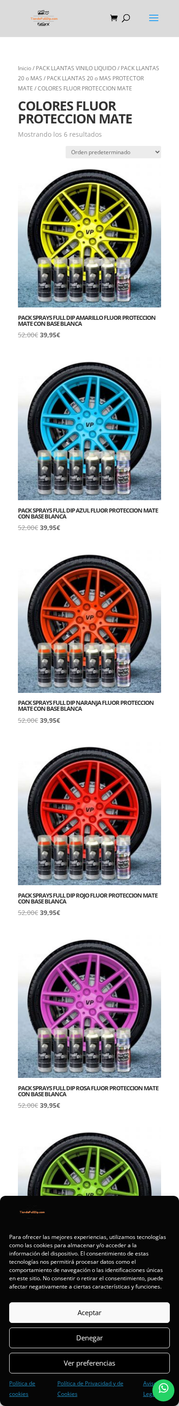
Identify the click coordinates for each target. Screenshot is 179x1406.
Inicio (24, 68)
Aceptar (89, 1312)
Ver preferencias (89, 1362)
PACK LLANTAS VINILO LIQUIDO (76, 68)
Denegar (89, 1337)
